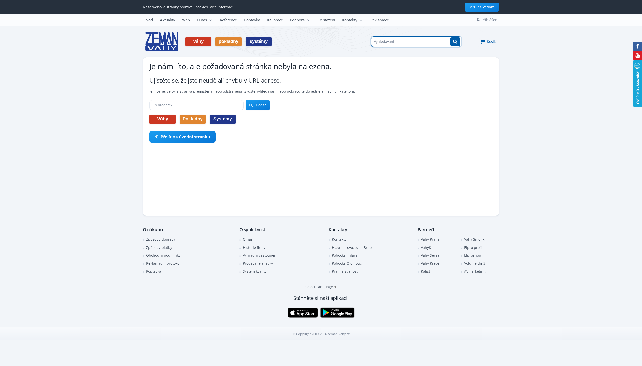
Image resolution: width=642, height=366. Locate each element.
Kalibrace (275, 19)
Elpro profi (473, 247)
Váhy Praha (430, 239)
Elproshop (472, 255)
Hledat (260, 105)
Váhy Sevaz (430, 255)
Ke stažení (326, 19)
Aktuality (167, 19)
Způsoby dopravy (160, 239)
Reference (228, 19)
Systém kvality (254, 271)
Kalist (425, 271)
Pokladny (193, 118)
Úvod (148, 19)
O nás (202, 19)
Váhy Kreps (430, 263)
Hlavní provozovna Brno (352, 247)
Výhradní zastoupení (260, 255)
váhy (198, 41)
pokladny (228, 41)
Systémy (222, 118)
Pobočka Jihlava (345, 255)
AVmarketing (475, 271)
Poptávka (252, 19)
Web (186, 19)
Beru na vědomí (481, 7)
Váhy (162, 118)
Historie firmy (254, 247)
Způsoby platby (159, 247)
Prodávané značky (258, 263)
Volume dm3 (474, 263)
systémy (259, 41)
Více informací (222, 7)
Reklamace (379, 19)
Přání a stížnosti (345, 271)
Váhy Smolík (474, 239)
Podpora (297, 19)
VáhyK (426, 247)
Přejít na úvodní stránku (185, 137)
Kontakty (349, 19)
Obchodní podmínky (163, 255)
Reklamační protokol (163, 263)
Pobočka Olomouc (347, 263)
